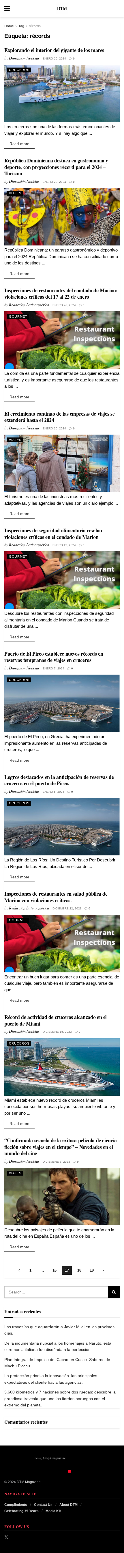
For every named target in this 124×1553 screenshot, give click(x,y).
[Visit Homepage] (62, 8)
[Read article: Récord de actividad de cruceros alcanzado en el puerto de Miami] (62, 1067)
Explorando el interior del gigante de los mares (54, 50)
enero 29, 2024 (54, 58)
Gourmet (18, 316)
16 (54, 1270)
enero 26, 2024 (64, 305)
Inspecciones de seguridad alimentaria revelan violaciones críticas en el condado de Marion (53, 534)
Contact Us (43, 1505)
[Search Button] (117, 8)
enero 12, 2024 (64, 545)
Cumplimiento (15, 1505)
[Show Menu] (7, 8)
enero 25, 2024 (54, 428)
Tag (21, 26)
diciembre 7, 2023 (56, 1161)
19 (92, 1270)
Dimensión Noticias (24, 58)
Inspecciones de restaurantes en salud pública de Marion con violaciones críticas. (56, 897)
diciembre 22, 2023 (67, 908)
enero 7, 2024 (53, 668)
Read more (22, 143)
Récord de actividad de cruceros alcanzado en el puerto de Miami (55, 1020)
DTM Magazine (29, 1482)
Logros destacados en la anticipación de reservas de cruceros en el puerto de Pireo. (59, 780)
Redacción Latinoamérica (29, 304)
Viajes (15, 193)
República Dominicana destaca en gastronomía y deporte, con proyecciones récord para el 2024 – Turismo (56, 167)
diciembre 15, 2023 (57, 1031)
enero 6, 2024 (53, 791)
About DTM (68, 1505)
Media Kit (53, 1511)
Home (9, 26)
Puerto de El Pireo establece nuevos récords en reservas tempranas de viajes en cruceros (53, 657)
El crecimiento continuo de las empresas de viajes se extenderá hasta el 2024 (59, 417)
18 (79, 1270)
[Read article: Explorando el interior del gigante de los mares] (62, 93)
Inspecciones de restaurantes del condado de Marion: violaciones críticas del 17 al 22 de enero (61, 294)
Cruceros (19, 70)
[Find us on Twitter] (6, 1537)
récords (35, 26)
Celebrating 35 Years (21, 1511)
